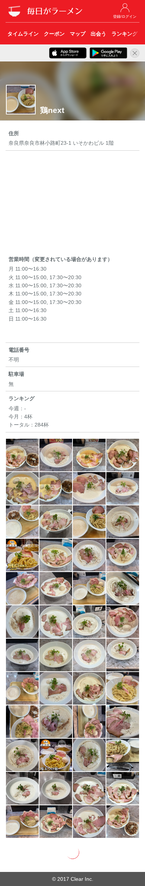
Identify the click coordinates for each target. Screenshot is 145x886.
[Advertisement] (72, 204)
